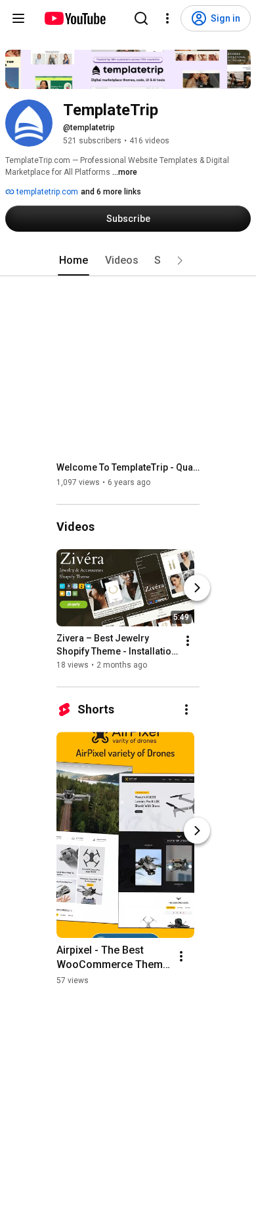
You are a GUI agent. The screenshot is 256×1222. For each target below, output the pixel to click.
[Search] (141, 18)
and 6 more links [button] (111, 191)
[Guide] (18, 18)
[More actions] (188, 641)
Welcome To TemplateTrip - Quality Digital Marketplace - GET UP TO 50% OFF (128, 467)
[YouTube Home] (74, 18)
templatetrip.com (46, 191)
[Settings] (167, 18)
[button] (180, 260)
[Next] (197, 588)
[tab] (73, 260)
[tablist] (128, 260)
